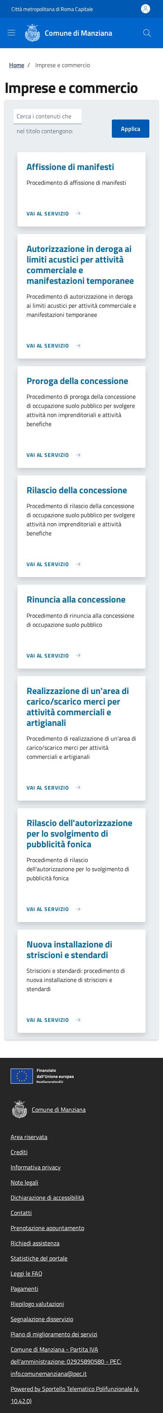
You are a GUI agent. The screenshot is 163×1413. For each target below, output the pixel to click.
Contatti (21, 1212)
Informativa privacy (36, 1167)
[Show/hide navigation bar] (11, 33)
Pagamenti (24, 1288)
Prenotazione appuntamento (47, 1227)
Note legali (24, 1182)
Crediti (19, 1152)
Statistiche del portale (39, 1258)
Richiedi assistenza (35, 1243)
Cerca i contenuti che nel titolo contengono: (45, 123)
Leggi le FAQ (26, 1273)
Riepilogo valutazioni (37, 1303)
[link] (55, 213)
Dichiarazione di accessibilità (47, 1197)
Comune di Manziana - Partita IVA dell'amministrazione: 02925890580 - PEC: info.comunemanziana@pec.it (66, 1361)
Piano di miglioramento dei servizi (54, 1334)
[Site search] (147, 33)
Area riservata (29, 1136)
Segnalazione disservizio (42, 1318)
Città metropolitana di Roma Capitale (52, 9)
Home (16, 64)
